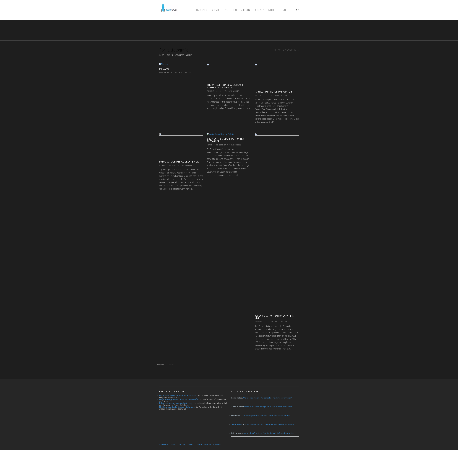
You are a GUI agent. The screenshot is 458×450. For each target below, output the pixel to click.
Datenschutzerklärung (203, 444)
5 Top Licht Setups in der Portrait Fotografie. (226, 140)
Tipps (225, 10)
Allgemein (245, 10)
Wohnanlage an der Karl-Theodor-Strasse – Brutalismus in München (267, 415)
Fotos (234, 10)
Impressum (217, 444)
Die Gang (164, 68)
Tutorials (215, 10)
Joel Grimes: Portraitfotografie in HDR (274, 317)
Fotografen (259, 10)
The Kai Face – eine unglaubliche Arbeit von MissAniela (225, 86)
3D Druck (282, 10)
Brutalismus (201, 10)
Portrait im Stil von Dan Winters (273, 91)
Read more (181, 65)
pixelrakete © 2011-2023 (167, 444)
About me (182, 444)
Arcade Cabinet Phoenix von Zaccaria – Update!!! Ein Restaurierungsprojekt (270, 424)
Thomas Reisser (184, 72)
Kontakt (190, 444)
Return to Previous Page (286, 50)
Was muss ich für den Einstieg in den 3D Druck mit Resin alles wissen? (268, 407)
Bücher (271, 10)
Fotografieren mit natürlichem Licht (180, 161)
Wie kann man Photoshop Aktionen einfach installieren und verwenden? (267, 398)
